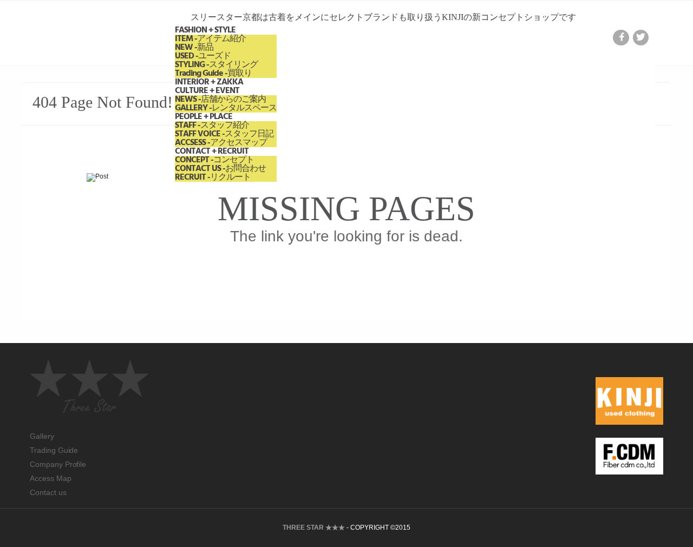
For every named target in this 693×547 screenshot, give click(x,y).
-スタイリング (216, 65)
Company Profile (58, 464)
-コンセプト (214, 160)
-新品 (194, 48)
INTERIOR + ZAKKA (209, 82)
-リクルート (213, 177)
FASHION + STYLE (205, 30)
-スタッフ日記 (224, 134)
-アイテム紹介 (210, 39)
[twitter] (641, 37)
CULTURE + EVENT (207, 91)
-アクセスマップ (221, 143)
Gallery (42, 436)
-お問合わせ (220, 169)
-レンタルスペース (226, 108)
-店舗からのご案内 (220, 100)
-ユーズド (203, 56)
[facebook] (620, 37)
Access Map (50, 478)
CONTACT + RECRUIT (212, 151)
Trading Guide (54, 450)
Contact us (48, 492)
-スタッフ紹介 (212, 125)
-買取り (213, 74)
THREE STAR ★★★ (314, 527)
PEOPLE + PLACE (203, 117)
